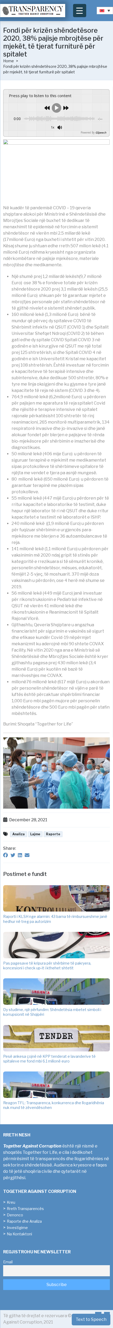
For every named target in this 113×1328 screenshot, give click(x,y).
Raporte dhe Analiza (24, 1221)
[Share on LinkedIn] (20, 855)
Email (8, 1262)
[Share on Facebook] (5, 855)
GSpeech (100, 132)
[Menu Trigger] (79, 10)
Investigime (17, 1227)
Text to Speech (91, 1319)
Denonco (15, 1215)
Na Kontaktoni (19, 1234)
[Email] (27, 855)
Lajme (35, 834)
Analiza (18, 834)
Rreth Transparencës (25, 1208)
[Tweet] (13, 855)
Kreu (11, 1202)
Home (8, 61)
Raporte (53, 834)
